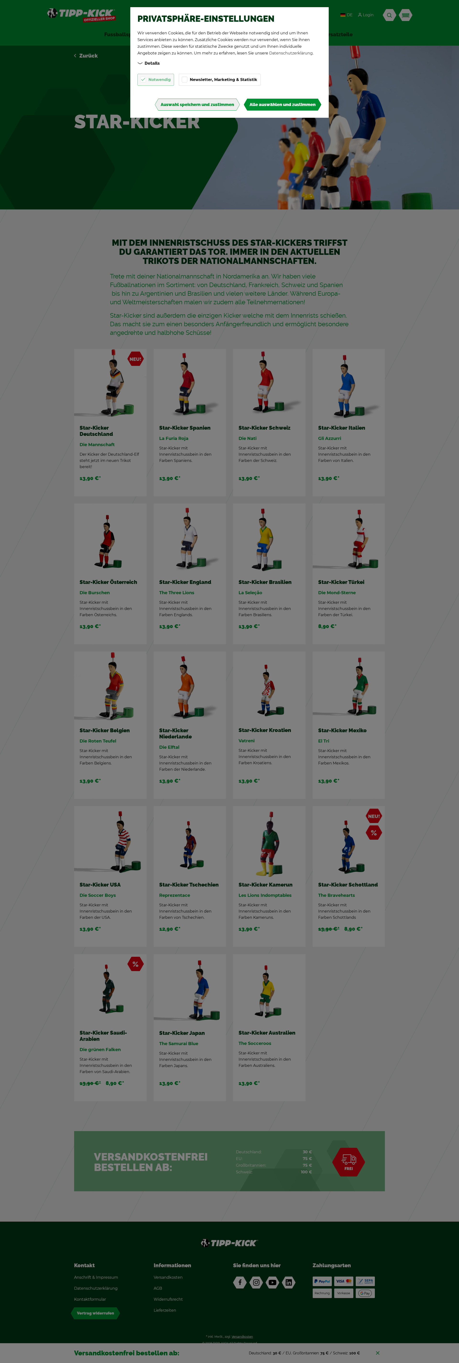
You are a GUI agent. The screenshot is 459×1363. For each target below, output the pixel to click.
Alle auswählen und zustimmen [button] (283, 104)
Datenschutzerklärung (291, 53)
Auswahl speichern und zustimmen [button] (197, 104)
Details (152, 63)
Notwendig (159, 79)
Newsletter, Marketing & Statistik (223, 79)
